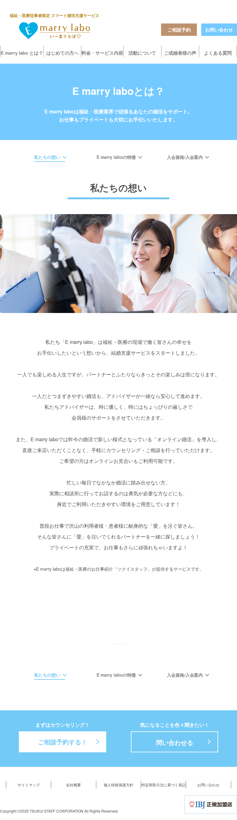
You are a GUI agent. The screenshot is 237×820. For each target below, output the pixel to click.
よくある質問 (218, 52)
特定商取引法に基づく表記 (163, 784)
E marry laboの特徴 (116, 157)
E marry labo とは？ (22, 52)
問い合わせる (174, 742)
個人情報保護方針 (118, 784)
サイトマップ (29, 784)
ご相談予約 (179, 29)
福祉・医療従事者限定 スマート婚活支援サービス (54, 15)
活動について (142, 52)
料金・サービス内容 (102, 52)
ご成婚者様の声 (180, 52)
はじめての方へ (62, 52)
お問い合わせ (219, 29)
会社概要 (73, 784)
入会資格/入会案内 (185, 157)
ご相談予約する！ (62, 741)
